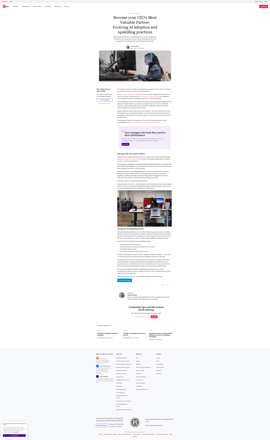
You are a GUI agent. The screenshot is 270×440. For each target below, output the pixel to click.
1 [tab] (133, 343)
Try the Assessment (104, 100)
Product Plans (101, 425)
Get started (263, 6)
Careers (158, 358)
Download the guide (125, 280)
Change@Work (159, 364)
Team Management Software (122, 361)
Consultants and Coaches (141, 389)
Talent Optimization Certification (143, 367)
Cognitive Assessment (121, 373)
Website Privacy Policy (110, 434)
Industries (48, 6)
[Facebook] (165, 285)
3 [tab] (137, 343)
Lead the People (139, 380)
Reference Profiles (140, 370)
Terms (100, 434)
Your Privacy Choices (162, 434)
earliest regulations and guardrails (130, 159)
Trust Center (136, 434)
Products (15, 6)
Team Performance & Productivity (123, 401)
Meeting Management (121, 389)
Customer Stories (160, 367)
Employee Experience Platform (123, 367)
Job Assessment (120, 376)
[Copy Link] (170, 285)
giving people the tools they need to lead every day (144, 122)
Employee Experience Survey (122, 380)
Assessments (26, 6)
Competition (139, 386)
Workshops (138, 373)
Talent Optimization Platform (104, 354)
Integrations (138, 364)
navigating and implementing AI (149, 96)
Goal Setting (119, 386)
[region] (14, 430)
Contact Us (158, 370)
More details (16, 432)
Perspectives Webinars (141, 376)
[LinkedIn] (162, 285)
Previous (95, 335)
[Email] (167, 285)
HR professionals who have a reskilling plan (130, 94)
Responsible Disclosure (148, 434)
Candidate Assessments (121, 358)
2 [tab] (135, 343)
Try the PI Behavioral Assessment (153, 425)
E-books (138, 361)
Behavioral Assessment (121, 370)
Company (158, 354)
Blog (137, 358)
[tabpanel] (109, 334)
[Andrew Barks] (128, 47)
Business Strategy (134, 13)
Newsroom (158, 373)
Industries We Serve (140, 383)
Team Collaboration (120, 392)
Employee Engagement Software (123, 364)
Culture (157, 361)
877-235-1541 (120, 424)
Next (175, 335)
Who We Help (37, 6)
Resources (57, 6)
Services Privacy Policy (124, 434)
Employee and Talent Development (124, 409)
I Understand (14, 435)
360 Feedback (119, 383)
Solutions (119, 354)
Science (66, 6)
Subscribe (154, 316)
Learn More (125, 144)
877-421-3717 (118, 426)
